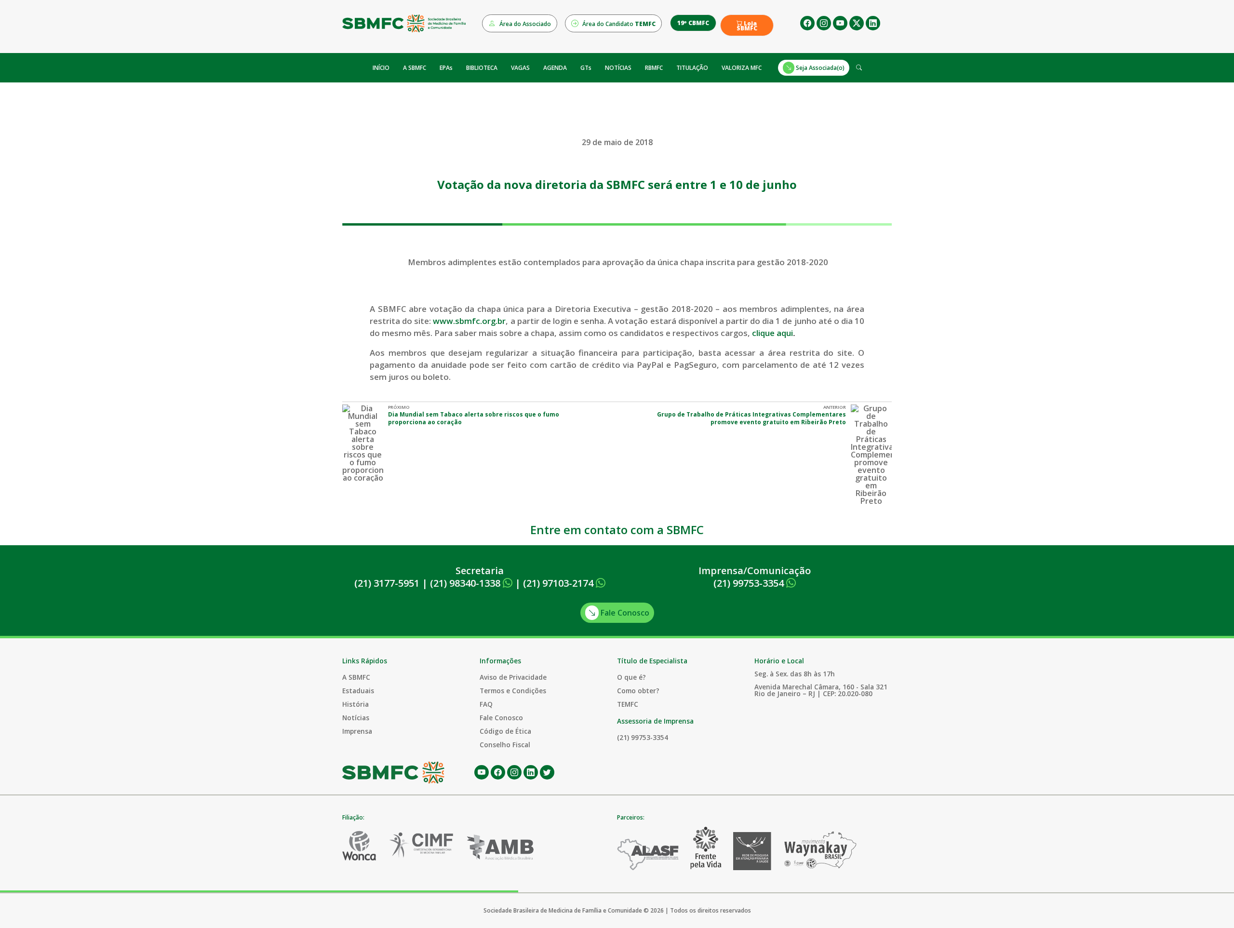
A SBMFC (414, 68)
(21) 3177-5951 (386, 583)
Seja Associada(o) (819, 68)
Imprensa (357, 731)
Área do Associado (524, 24)
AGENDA (555, 68)
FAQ (486, 704)
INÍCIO (381, 68)
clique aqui (772, 332)
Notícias (355, 717)
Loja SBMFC (747, 26)
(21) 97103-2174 (559, 583)
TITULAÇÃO (692, 68)
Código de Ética (505, 731)
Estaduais (358, 690)
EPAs (446, 68)
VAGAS (520, 68)
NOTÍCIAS (618, 68)
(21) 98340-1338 (466, 583)
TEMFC (627, 704)
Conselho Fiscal (505, 744)
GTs (585, 68)
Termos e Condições (513, 690)
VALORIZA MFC (742, 68)
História (355, 704)
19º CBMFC (693, 23)
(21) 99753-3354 (749, 583)
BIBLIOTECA (481, 68)
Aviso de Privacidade (513, 677)
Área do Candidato (618, 24)
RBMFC (654, 68)
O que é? (631, 677)
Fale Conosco (624, 612)
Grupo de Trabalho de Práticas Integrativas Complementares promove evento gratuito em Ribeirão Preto (751, 418)
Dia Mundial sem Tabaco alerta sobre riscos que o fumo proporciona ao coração (473, 418)
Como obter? (638, 690)
